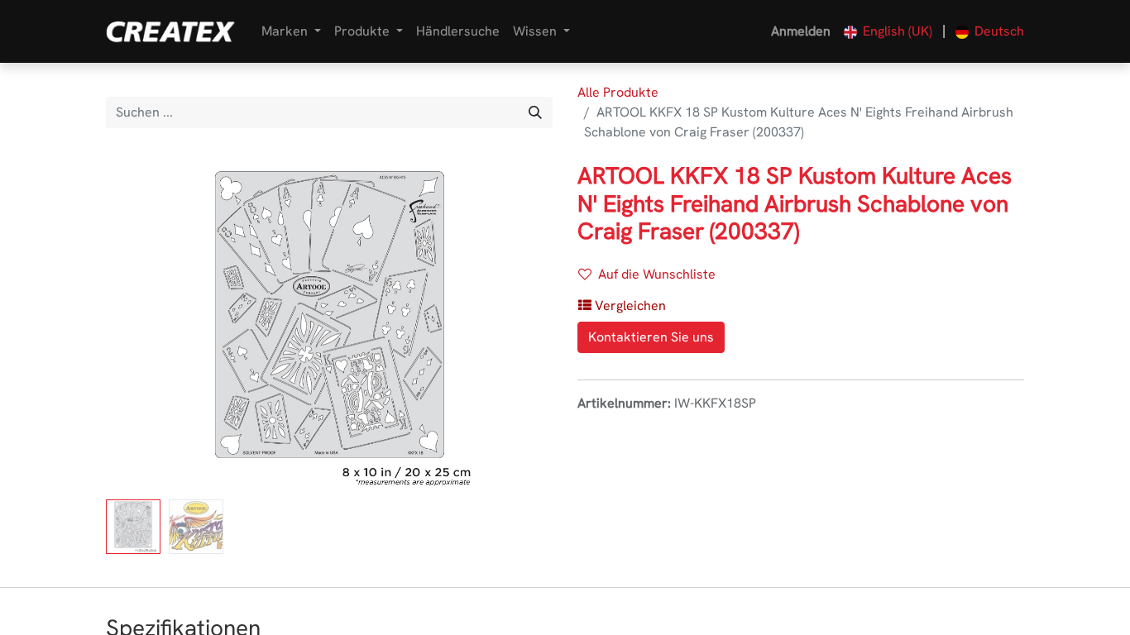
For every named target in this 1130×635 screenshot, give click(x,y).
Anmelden (801, 31)
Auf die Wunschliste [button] (657, 274)
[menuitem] (457, 31)
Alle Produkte (617, 92)
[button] (139, 327)
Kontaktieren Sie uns (651, 337)
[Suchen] (535, 112)
